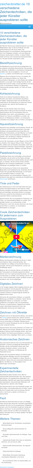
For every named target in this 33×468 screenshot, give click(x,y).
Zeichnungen (4, 179)
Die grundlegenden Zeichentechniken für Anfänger (13, 430)
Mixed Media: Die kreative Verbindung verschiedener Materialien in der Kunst (13, 456)
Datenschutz (3, 467)
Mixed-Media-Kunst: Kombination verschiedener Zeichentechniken (16, 424)
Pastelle (4, 317)
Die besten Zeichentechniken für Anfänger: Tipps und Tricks (16, 435)
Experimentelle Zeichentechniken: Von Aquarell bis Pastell (15, 446)
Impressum (11, 467)
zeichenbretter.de (12, 3)
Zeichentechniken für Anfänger (11, 451)
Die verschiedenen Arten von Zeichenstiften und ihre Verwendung (16, 461)
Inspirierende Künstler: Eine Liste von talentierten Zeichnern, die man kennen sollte (16, 441)
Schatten (2, 74)
